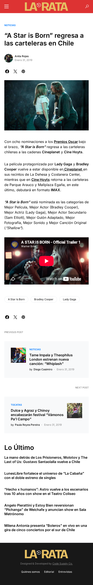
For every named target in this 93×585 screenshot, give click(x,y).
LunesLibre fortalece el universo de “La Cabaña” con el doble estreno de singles (44, 475)
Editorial (49, 571)
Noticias (10, 25)
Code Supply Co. (62, 563)
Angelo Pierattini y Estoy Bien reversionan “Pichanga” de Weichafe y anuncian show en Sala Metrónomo (45, 509)
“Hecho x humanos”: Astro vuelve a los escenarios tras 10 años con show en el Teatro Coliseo (46, 491)
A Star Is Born (16, 299)
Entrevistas (65, 571)
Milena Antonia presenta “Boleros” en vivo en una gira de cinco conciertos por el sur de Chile (45, 527)
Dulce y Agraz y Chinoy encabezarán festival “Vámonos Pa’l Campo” (37, 414)
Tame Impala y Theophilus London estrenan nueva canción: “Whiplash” (51, 359)
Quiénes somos (30, 571)
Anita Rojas (22, 56)
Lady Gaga (69, 299)
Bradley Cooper (43, 299)
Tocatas (16, 404)
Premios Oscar (66, 141)
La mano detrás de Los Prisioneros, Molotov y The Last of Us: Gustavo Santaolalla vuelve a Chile (45, 459)
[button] (6, 6)
